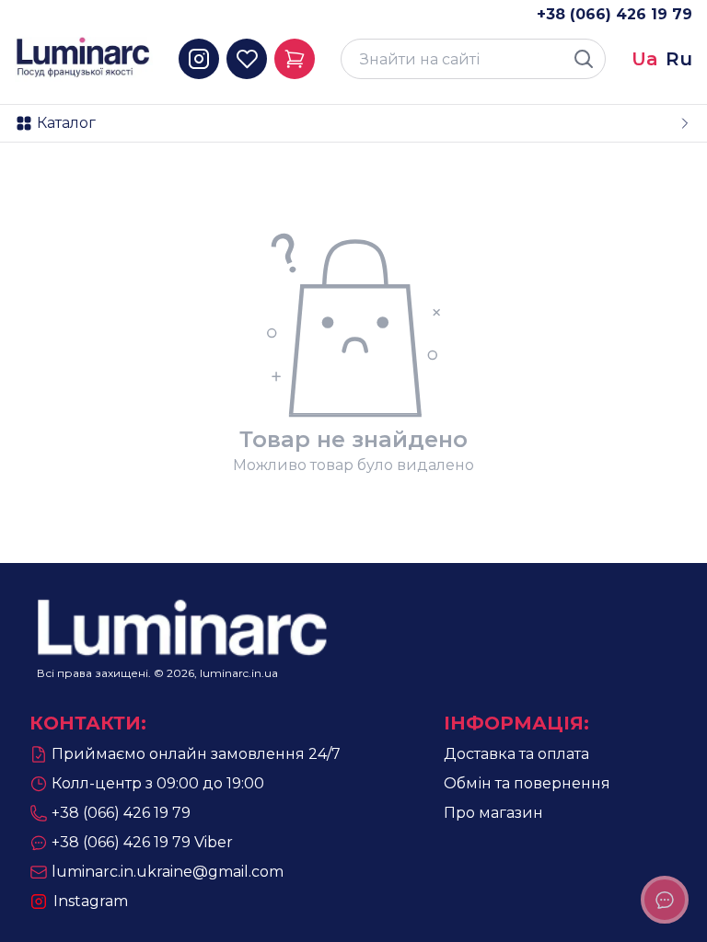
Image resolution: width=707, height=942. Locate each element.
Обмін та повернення (527, 783)
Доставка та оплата (516, 754)
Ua (645, 59)
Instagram (90, 901)
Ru (679, 59)
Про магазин (493, 812)
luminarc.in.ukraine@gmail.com (168, 871)
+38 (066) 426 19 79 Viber (142, 842)
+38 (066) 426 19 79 (614, 14)
